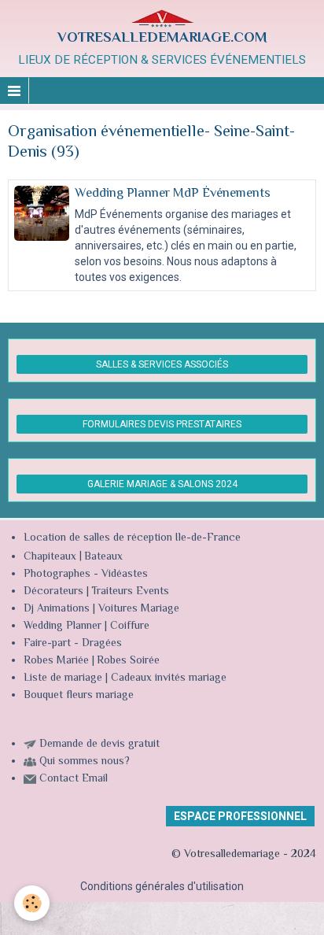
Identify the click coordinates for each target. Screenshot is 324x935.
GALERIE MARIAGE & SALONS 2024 (162, 484)
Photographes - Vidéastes (86, 574)
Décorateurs (53, 592)
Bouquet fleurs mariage (79, 695)
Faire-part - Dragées (73, 643)
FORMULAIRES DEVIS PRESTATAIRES (162, 424)
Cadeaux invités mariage (168, 678)
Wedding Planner (62, 626)
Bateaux (103, 557)
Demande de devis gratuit (99, 744)
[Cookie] (32, 903)
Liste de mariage (63, 678)
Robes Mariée (56, 661)
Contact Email (73, 779)
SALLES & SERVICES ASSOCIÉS (162, 364)
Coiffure (131, 626)
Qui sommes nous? (84, 762)
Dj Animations (57, 609)
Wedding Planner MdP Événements (173, 193)
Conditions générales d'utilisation (162, 886)
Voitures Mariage (138, 609)
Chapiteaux (50, 557)
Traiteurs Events (130, 592)
